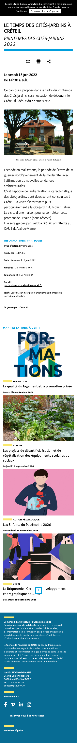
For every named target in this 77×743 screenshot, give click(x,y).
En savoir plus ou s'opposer (45, 11)
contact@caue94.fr (14, 685)
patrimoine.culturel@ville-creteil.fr (23, 285)
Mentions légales (13, 730)
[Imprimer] (38, 61)
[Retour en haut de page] (66, 732)
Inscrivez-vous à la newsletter (27, 715)
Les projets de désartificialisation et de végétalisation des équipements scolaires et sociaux (36, 455)
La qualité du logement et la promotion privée (37, 386)
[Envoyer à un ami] (28, 61)
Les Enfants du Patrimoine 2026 (27, 524)
